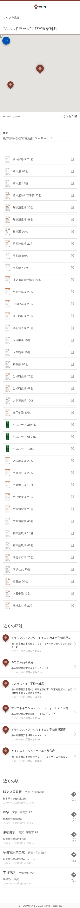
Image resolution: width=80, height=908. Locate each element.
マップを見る (11, 17)
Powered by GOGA (11, 116)
